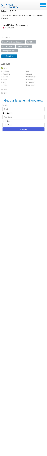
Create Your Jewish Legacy (13, 42)
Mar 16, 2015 (9, 28)
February (6, 74)
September (30, 77)
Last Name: (7, 121)
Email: (5, 105)
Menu (43, 5)
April (5, 79)
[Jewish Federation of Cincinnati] (9, 5)
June (5, 85)
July (27, 71)
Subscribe (23, 130)
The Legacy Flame (9, 51)
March (5, 77)
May (4, 82)
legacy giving (8, 46)
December (30, 85)
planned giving (24, 46)
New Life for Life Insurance (15, 25)
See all (9, 56)
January (6, 71)
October (29, 79)
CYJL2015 (31, 42)
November (30, 82)
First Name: (7, 113)
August (29, 74)
